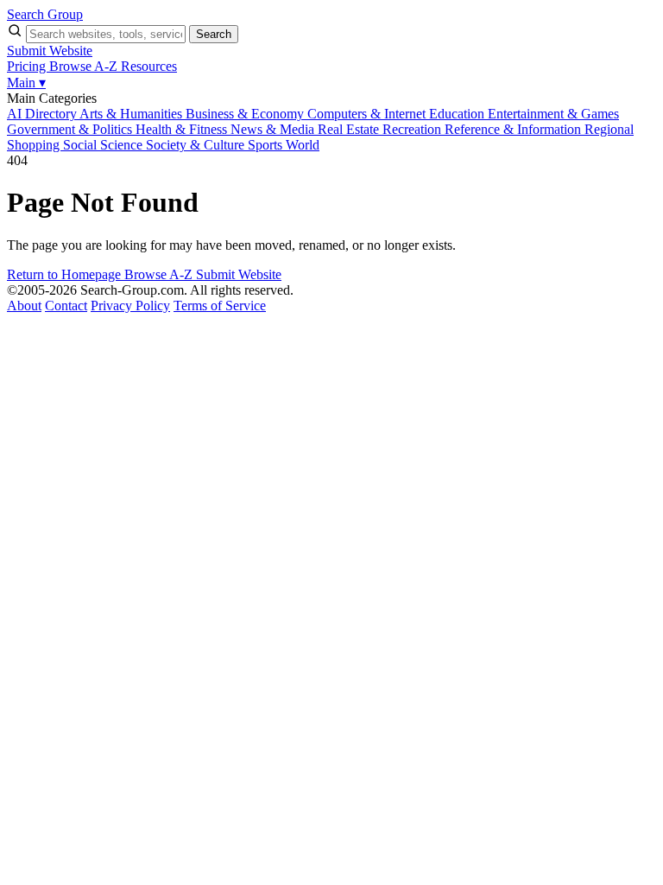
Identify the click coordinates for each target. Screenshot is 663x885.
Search (213, 34)
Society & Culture (197, 144)
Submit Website (49, 50)
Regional (609, 129)
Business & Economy (246, 113)
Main (26, 82)
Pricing (28, 66)
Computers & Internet (368, 113)
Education (458, 113)
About (24, 305)
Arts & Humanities (132, 113)
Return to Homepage (65, 274)
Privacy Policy (130, 305)
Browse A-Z (85, 66)
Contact (66, 305)
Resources (149, 66)
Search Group (45, 14)
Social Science (104, 144)
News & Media (274, 129)
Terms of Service (220, 305)
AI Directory (43, 113)
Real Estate (350, 129)
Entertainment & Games (553, 113)
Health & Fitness (183, 129)
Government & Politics (71, 129)
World (302, 144)
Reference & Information (514, 129)
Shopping (35, 144)
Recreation (413, 129)
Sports (267, 144)
